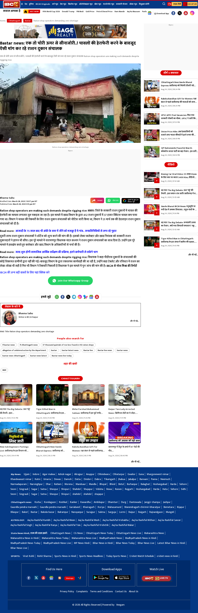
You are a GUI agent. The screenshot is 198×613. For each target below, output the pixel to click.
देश (26, 4)
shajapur (99, 494)
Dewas (57, 479)
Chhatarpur (119, 474)
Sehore (183, 484)
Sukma (101, 512)
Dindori (87, 479)
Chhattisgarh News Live (128, 533)
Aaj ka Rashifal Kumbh (38, 520)
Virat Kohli (28, 556)
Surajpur (90, 512)
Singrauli (23, 489)
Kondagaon (50, 502)
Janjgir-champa (152, 502)
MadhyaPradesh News (110, 538)
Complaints (82, 591)
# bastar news (8, 344)
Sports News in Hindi (65, 556)
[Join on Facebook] (62, 297)
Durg (123, 502)
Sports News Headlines (91, 556)
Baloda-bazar (47, 512)
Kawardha (85, 502)
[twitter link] (179, 13)
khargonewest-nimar (158, 474)
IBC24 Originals (43, 4)
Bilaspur (15, 512)
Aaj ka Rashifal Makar (123, 525)
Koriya (101, 507)
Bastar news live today (62, 355)
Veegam (120, 605)
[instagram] (192, 13)
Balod (25, 512)
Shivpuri (65, 489)
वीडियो (171, 165)
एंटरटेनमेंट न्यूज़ (108, 4)
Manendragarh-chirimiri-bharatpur (142, 507)
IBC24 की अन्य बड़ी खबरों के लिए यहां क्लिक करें (25, 272)
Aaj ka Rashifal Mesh (88, 520)
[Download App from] (101, 579)
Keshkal (63, 502)
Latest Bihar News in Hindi (171, 543)
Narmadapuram (19, 484)
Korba (37, 502)
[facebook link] (173, 13)
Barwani (144, 479)
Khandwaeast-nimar (21, 479)
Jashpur (167, 502)
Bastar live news (105, 350)
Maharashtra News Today (55, 538)
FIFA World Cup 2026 (51, 11)
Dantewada (135, 502)
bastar (54, 350)
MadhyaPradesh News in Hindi (140, 538)
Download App (162, 13)
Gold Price (90, 11)
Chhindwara (104, 474)
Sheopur (54, 489)
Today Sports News (116, 556)
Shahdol (77, 489)
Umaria (47, 479)
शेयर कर (115, 200)
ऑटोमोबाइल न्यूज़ (86, 4)
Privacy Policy (67, 591)
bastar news (122, 350)
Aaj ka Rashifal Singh (21, 525)
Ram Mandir (120, 11)
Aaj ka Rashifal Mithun (143, 520)
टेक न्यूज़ (63, 4)
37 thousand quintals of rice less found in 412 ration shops (68, 344)
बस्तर (4, 370)
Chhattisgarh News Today (99, 533)
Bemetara (169, 507)
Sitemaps (69, 578)
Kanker (73, 502)
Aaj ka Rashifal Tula (70, 525)
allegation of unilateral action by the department (24, 350)
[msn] (79, 578)
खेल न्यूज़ (97, 4)
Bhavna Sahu (7, 198)
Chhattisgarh (14, 20)
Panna (154, 479)
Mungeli (170, 512)
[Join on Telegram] (74, 297)
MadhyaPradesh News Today (25, 543)
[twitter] (36, 577)
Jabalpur (132, 479)
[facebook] (28, 578)
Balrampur (63, 512)
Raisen (118, 489)
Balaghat (145, 484)
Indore (36, 474)
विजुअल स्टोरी (144, 4)
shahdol (76, 494)
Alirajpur (78, 474)
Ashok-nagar (64, 474)
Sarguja (112, 512)
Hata (165, 489)
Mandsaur (81, 484)
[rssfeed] (60, 578)
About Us (133, 591)
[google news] (149, 13)
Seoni (13, 489)
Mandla (92, 484)
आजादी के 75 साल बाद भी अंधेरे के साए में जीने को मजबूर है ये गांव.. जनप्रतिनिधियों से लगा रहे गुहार (66, 231)
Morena (69, 484)
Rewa (109, 489)
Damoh (68, 479)
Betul (121, 484)
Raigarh (142, 512)
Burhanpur (132, 484)
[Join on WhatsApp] (57, 297)
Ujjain (27, 474)
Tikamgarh (109, 479)
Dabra (98, 479)
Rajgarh (129, 489)
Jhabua (121, 479)
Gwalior (132, 474)
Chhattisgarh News (60, 533)
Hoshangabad (160, 484)
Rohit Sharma (44, 556)
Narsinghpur (36, 484)
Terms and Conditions (101, 591)
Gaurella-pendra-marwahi (24, 507)
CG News (78, 533)
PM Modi (80, 11)
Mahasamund (114, 507)
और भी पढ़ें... (134, 321)
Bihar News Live (146, 543)
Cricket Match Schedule (141, 556)
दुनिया (31, 4)
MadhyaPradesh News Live (57, 543)
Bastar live (88, 350)
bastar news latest (38, 355)
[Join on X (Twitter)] (68, 297)
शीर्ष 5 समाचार (171, 73)
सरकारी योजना (121, 4)
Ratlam (57, 484)
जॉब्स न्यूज (133, 4)
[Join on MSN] (85, 297)
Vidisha (99, 489)
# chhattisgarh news (29, 344)
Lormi (122, 512)
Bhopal (102, 484)
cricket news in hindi (167, 556)
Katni (37, 479)
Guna (141, 474)
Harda (173, 484)
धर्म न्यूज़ (55, 4)
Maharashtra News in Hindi (25, 538)
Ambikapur (99, 502)
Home (2, 20)
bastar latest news (70, 350)
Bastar (28, 20)
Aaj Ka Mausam (133, 11)
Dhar (48, 484)
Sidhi (183, 489)
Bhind (112, 484)
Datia (78, 479)
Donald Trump (68, 11)
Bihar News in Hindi (103, 543)
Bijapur (180, 507)
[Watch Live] (156, 581)
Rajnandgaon (156, 512)
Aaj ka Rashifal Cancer (169, 520)
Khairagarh (89, 507)
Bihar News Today (125, 543)
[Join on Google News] (91, 297)
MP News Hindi (82, 543)
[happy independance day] (70, 38)
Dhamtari (113, 502)
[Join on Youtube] (97, 297)
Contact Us (121, 591)
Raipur (131, 512)
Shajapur (88, 489)
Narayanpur (77, 512)
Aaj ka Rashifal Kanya (46, 525)
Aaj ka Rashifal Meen (64, 520)
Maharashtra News (154, 533)
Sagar (34, 489)
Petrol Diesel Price (104, 11)
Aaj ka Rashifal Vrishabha (116, 520)
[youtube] (186, 13)
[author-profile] (9, 317)
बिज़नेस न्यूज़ (72, 4)
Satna (44, 489)
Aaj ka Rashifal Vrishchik (96, 525)
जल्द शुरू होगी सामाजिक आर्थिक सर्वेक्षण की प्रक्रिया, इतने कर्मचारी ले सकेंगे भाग (56, 252)
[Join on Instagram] (80, 297)
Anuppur (90, 474)
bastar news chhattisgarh (13, 355)
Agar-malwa (48, 474)
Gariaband (74, 507)
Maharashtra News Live (84, 538)
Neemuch (165, 479)
